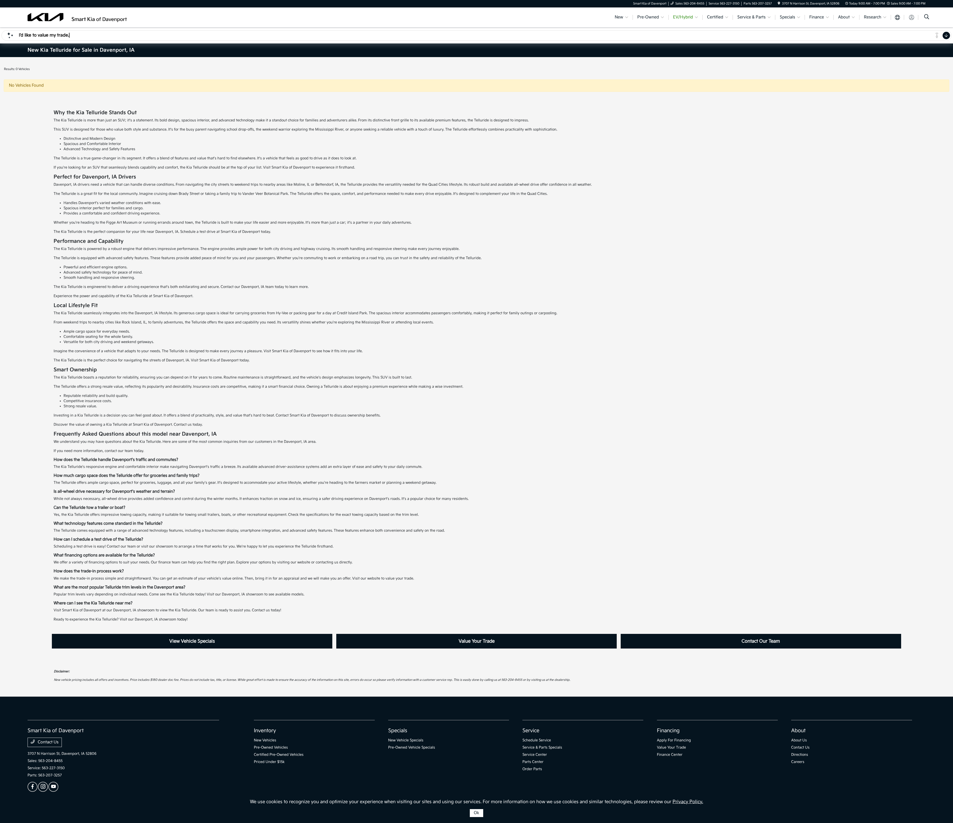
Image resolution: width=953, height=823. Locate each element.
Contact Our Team (761, 641)
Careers (797, 762)
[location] (779, 3)
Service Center (534, 755)
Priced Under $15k (269, 762)
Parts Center (533, 762)
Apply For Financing (674, 740)
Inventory (265, 731)
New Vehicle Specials (405, 740)
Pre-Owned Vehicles (271, 747)
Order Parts (532, 769)
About (798, 731)
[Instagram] (43, 787)
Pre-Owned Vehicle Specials (411, 747)
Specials (397, 731)
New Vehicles (265, 740)
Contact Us (48, 742)
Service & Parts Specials (542, 747)
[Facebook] (32, 787)
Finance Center (669, 755)
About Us (799, 740)
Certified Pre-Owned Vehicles (279, 755)
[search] (926, 17)
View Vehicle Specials (192, 641)
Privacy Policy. (688, 801)
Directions (799, 755)
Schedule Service (536, 740)
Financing (668, 731)
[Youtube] (53, 787)
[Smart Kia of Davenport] (77, 17)
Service (530, 731)
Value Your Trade (477, 641)
